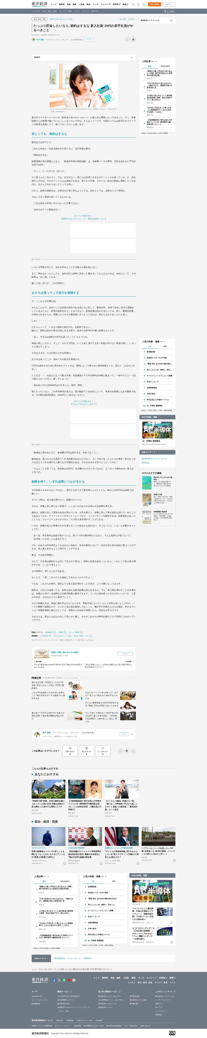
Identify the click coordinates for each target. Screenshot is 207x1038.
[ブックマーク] (127, 39)
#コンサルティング (61, 636)
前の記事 (123, 19)
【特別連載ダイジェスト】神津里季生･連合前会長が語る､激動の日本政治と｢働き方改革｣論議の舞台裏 (85, 854)
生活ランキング (153, 382)
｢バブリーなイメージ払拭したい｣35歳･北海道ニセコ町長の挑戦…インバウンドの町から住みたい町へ (158, 851)
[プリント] (133, 39)
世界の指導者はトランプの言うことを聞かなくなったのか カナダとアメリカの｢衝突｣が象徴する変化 (48, 854)
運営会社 (59, 1020)
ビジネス (36, 11)
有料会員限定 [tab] (165, 66)
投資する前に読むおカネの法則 (64, 652)
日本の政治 (151, 394)
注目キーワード (148, 452)
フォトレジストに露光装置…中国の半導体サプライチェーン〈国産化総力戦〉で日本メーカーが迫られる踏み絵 (142, 913)
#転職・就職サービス (81, 636)
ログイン (169, 4)
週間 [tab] (165, 346)
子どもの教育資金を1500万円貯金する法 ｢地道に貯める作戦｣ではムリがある (101, 704)
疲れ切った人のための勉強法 (163, 478)
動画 (88, 4)
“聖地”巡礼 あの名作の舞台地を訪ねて (160, 364)
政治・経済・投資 (49, 11)
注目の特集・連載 (149, 417)
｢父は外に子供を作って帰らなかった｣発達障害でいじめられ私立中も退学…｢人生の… (159, 110)
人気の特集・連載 (150, 341)
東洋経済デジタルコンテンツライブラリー (73, 1007)
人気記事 (146, 61)
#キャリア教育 (74, 632)
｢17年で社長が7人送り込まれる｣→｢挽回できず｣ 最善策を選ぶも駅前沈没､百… (159, 85)
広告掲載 (98, 1020)
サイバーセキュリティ (40, 1000)
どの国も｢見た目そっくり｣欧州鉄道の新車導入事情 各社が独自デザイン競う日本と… (159, 97)
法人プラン (159, 1007)
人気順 (81, 4)
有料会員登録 (154, 4)
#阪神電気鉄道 (147, 459)
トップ (54, 4)
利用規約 (158, 1015)
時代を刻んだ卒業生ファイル (158, 400)
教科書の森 (134, 1004)
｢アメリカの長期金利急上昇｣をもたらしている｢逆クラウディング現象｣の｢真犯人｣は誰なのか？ (122, 854)
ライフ (77, 11)
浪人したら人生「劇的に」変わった (160, 370)
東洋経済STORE (63, 1004)
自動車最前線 (152, 388)
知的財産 (77, 1026)
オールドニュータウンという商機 (159, 376)
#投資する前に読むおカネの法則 (61, 19)
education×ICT (37, 996)
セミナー (104, 4)
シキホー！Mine (63, 1011)
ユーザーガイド (161, 1011)
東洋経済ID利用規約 (113, 1026)
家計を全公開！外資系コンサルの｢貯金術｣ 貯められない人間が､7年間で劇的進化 (48, 685)
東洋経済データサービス (107, 1004)
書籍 (124, 4)
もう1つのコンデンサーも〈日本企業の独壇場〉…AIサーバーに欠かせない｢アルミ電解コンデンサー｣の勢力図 (143, 933)
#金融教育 (49, 632)
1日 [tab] (149, 346)
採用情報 (70, 1020)
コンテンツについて (162, 1000)
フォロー (89, 39)
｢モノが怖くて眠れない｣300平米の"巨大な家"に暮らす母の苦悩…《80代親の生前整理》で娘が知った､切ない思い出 (101, 717)
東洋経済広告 (135, 996)
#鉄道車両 (145, 463)
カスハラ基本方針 (131, 1026)
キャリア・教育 (65, 11)
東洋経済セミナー (105, 1007)
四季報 (115, 4)
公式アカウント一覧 (84, 1020)
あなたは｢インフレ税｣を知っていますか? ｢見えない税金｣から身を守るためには (101, 695)
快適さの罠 (158, 494)
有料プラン (159, 1004)
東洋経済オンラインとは (150, 20)
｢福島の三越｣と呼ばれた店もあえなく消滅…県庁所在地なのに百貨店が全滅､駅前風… (159, 73)
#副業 (61, 632)
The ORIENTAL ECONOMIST (68, 996)
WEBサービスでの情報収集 (42, 1026)
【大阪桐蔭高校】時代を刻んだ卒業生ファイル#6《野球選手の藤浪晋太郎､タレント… (159, 122)
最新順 (62, 4)
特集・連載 (71, 4)
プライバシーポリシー (63, 1026)
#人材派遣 (44, 636)
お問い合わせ (145, 1026)
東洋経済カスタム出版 (138, 1000)
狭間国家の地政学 (160, 512)
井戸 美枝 (40, 40)
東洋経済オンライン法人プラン (110, 996)
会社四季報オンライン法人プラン (111, 1000)
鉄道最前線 (151, 352)
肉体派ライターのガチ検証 (157, 358)
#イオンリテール (160, 459)
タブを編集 (170, 11)
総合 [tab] (149, 66)
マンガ (96, 4)
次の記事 (131, 19)
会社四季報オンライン (65, 1000)
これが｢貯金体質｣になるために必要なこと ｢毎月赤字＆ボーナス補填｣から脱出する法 (48, 695)
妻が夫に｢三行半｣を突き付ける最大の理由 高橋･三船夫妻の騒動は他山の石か (48, 716)
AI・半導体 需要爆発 (155, 406)
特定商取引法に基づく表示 (93, 1026)
